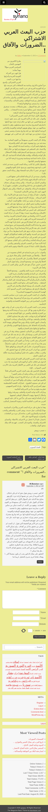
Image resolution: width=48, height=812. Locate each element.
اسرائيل (21, 662)
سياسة (20, 685)
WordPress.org (37, 715)
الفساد (23, 669)
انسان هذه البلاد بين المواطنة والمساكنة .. (28, 751)
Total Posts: (34, 785)
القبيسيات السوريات (36, 739)
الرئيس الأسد (32, 669)
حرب (21, 677)
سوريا (26, 684)
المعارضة (24, 673)
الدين (41, 669)
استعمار (26, 662)
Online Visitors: (36, 764)
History (43, 27)
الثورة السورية (14, 665)
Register (40, 703)
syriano (23, 808)
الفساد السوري (15, 669)
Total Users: (34, 791)
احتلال (34, 662)
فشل (23, 688)
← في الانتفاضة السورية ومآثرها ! (14, 458)
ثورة (26, 677)
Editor (19, 55)
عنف (35, 688)
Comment (41, 589)
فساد (27, 688)
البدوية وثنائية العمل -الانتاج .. (33, 745)
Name (43, 612)
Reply (40, 562)
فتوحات (31, 688)
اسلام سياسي (9, 662)
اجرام (38, 662)
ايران (16, 673)
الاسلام (33, 666)
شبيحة (15, 685)
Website (42, 624)
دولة (20, 681)
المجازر (35, 673)
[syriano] (15, 14)
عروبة (38, 688)
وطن (9, 688)
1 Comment (42, 55)
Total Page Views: (35, 782)
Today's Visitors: (35, 770)
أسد (41, 662)
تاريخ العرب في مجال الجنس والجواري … (28, 742)
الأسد (39, 665)
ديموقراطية (38, 685)
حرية (38, 681)
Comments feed (37, 712)
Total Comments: (32, 788)
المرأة (31, 673)
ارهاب (30, 662)
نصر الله (14, 688)
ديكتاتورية (13, 680)
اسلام (16, 661)
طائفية (9, 685)
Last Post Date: (24, 794)
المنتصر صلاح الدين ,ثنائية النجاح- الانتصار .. (27, 748)
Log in (41, 706)
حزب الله (32, 681)
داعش (24, 681)
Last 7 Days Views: (31, 773)
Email (43, 618)
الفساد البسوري (35, 447)
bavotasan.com (35, 810)
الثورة (28, 665)
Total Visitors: (32, 779)
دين (32, 685)
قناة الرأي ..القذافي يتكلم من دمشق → (36, 458)
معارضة (19, 688)
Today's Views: (36, 767)
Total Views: (33, 776)
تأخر (32, 677)
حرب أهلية (11, 677)
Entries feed (38, 709)
